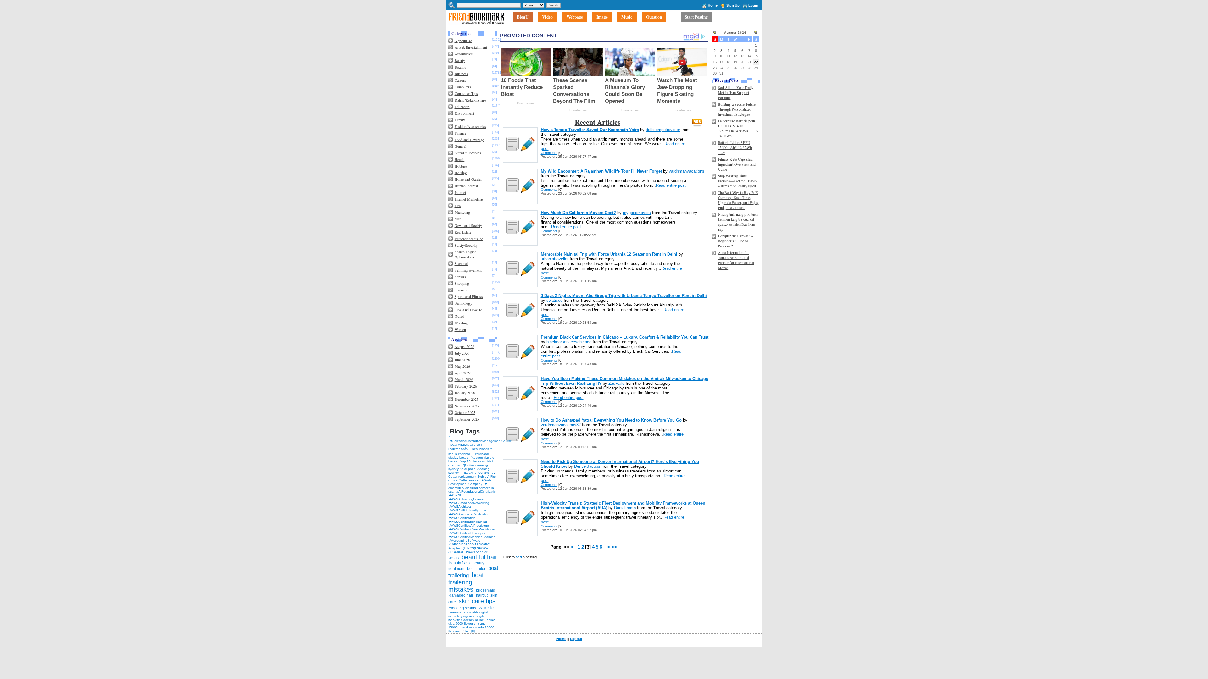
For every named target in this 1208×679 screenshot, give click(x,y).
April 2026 (463, 372)
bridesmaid (485, 590)
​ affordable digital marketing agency (468, 614)
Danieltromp (625, 507)
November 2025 (467, 405)
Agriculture (463, 40)
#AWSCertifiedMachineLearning (472, 536)
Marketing (462, 212)
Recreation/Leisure (469, 238)
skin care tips (477, 601)
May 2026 (462, 366)
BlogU (522, 17)
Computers (463, 86)
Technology (463, 303)
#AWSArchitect (460, 506)
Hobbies (461, 165)
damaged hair (461, 595)
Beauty (460, 60)
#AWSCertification (462, 518)
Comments (549, 153)
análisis (455, 612)
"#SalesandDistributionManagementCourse (480, 441)
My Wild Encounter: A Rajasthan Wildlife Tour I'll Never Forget (601, 171)
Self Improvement (468, 270)
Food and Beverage (469, 139)
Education (462, 106)
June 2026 (462, 359)
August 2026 (464, 346)
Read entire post (671, 185)
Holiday (461, 172)
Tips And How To (469, 309)
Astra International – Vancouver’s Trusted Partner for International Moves (736, 260)
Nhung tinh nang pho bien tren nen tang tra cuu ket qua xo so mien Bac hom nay (738, 222)
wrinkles (487, 607)
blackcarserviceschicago (568, 342)
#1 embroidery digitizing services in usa (471, 487)
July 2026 (462, 353)
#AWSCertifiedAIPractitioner (469, 525)
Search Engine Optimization (466, 254)
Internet (460, 192)
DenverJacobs (587, 466)
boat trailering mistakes (466, 582)
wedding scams (462, 608)
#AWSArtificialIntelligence (467, 510)
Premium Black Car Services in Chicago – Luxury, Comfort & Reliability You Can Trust (624, 337)
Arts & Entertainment (471, 47)
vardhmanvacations (686, 171)
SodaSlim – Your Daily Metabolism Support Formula (736, 92)
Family (460, 119)
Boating (461, 66)
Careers (460, 80)
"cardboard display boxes (469, 455)
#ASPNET (456, 495)
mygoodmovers (637, 212)
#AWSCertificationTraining (468, 521)
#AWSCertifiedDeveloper (467, 533)
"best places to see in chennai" (470, 451)
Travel (459, 316)
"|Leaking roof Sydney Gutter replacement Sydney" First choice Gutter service (472, 476)
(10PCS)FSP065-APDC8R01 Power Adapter (468, 550)
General (461, 146)
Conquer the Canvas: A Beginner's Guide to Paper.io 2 (736, 240)
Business (461, 73)
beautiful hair (479, 557)
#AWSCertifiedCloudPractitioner (472, 529)
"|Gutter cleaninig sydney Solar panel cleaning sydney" (468, 468)
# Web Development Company (469, 482)
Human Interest (466, 185)
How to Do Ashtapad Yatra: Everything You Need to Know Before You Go (611, 420)
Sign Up (733, 5)
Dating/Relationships (470, 99)
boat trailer (476, 568)
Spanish (461, 289)
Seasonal (461, 263)
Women (460, 329)
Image (602, 17)
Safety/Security (466, 245)
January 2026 (465, 392)
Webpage (575, 17)
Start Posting (696, 17)
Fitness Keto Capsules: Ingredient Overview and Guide (737, 164)
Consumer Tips (466, 93)
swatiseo (554, 300)
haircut (482, 595)
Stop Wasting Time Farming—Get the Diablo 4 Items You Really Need (737, 180)
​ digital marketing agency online (466, 617)
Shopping (462, 283)
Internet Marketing (469, 198)
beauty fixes (459, 563)
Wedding (461, 322)
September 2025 (467, 419)
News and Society (468, 225)
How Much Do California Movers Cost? (578, 212)
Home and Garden (469, 179)
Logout (576, 639)
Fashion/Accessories (470, 126)
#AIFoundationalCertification (477, 491)
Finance (461, 132)
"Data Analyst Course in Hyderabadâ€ (466, 446)
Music (626, 17)
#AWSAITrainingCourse (466, 499)
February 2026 (466, 386)
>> (614, 546)
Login (753, 5)
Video (547, 17)
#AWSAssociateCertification (469, 514)
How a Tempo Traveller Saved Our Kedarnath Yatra (590, 129)
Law (458, 205)
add (519, 557)
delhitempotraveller (663, 129)
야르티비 (468, 631)
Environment (464, 113)
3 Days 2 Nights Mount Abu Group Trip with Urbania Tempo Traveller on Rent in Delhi (624, 295)
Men (458, 218)
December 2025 (467, 399)
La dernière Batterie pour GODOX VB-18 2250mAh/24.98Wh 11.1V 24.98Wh (738, 128)
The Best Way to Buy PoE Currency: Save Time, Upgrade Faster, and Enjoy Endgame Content (738, 200)
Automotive (464, 53)
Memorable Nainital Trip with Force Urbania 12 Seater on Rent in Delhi (609, 254)
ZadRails (616, 383)
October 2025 (465, 412)
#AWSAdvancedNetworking (469, 503)
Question (654, 17)
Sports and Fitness (469, 296)
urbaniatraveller (554, 259)
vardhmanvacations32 (561, 424)
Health (460, 159)
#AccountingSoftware (464, 540)
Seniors (460, 276)
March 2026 (464, 379)
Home (713, 5)
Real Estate (463, 232)
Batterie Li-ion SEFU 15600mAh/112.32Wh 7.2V (735, 147)
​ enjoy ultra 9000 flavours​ (471, 621)
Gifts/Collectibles (468, 152)
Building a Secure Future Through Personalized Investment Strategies (737, 109)
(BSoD (454, 558)
